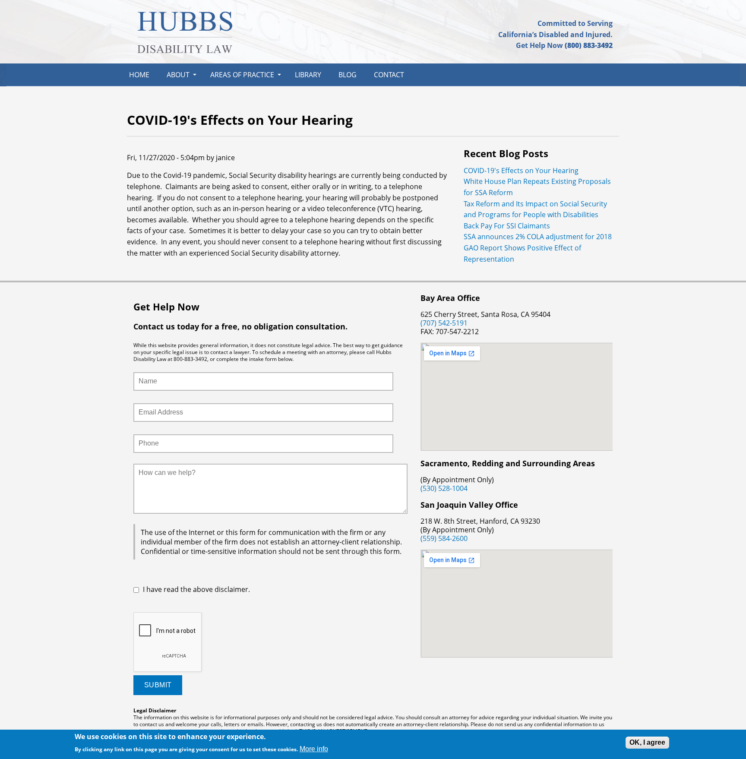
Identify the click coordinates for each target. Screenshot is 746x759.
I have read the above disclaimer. (196, 589)
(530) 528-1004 (444, 488)
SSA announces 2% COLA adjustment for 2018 (538, 236)
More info (314, 749)
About (178, 74)
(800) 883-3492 (589, 45)
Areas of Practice (242, 74)
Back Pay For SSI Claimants (507, 226)
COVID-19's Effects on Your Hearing (521, 170)
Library (308, 74)
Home (139, 74)
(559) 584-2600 (444, 538)
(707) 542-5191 (444, 323)
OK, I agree (647, 742)
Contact (389, 74)
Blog (347, 74)
